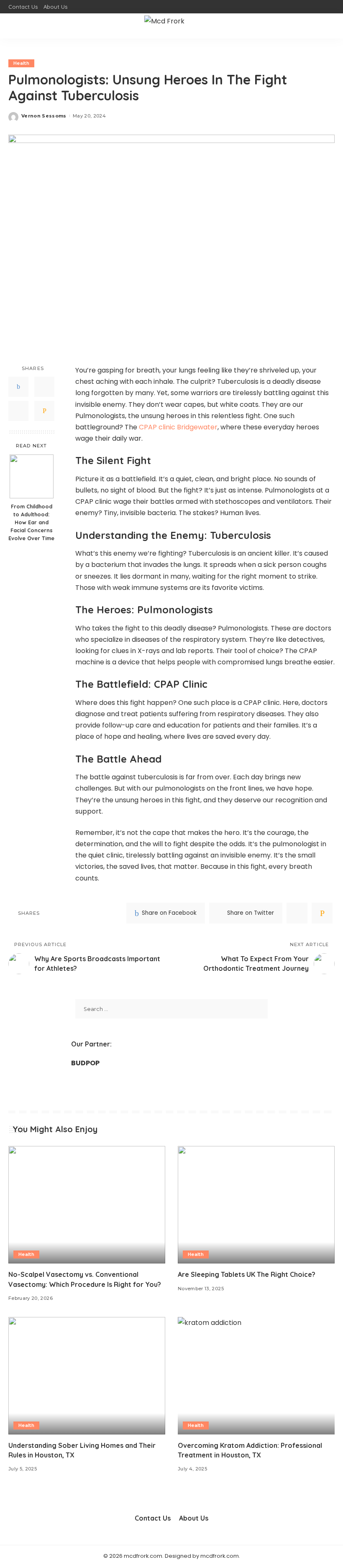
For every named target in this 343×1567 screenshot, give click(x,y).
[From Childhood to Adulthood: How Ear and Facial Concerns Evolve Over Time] (32, 476)
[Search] (330, 25)
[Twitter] (44, 387)
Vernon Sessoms (44, 116)
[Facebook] (18, 387)
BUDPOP (85, 1063)
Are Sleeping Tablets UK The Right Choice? (246, 1274)
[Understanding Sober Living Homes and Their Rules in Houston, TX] (86, 1375)
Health (21, 63)
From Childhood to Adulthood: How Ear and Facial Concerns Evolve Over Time (31, 522)
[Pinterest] (18, 411)
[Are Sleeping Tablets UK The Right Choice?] (256, 1204)
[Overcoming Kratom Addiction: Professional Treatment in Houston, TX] (256, 1375)
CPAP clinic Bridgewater (178, 427)
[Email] (44, 411)
